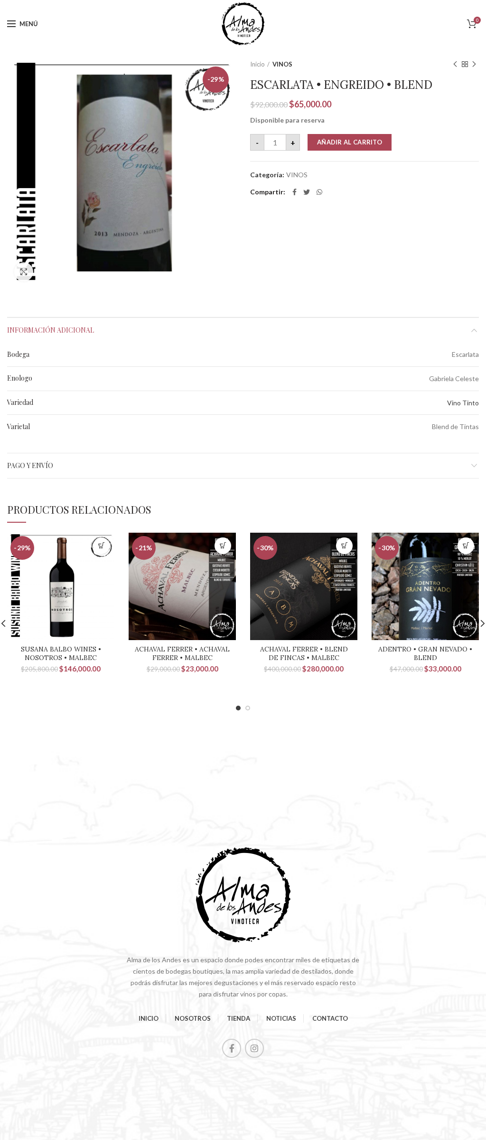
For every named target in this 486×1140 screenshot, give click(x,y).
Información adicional (50, 330)
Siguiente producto (474, 64)
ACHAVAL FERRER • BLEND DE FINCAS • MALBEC (304, 653)
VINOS (282, 64)
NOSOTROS (193, 1018)
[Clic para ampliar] (23, 271)
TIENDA (238, 1018)
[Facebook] (294, 192)
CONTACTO (330, 1018)
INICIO (149, 1018)
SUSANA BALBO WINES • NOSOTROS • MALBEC (61, 653)
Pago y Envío (30, 465)
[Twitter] (306, 192)
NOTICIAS (281, 1018)
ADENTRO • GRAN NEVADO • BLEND (425, 653)
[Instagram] (254, 1048)
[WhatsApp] (319, 192)
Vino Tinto (463, 403)
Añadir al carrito (349, 142)
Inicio (257, 64)
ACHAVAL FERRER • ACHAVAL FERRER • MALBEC (182, 653)
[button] (101, 545)
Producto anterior (455, 64)
